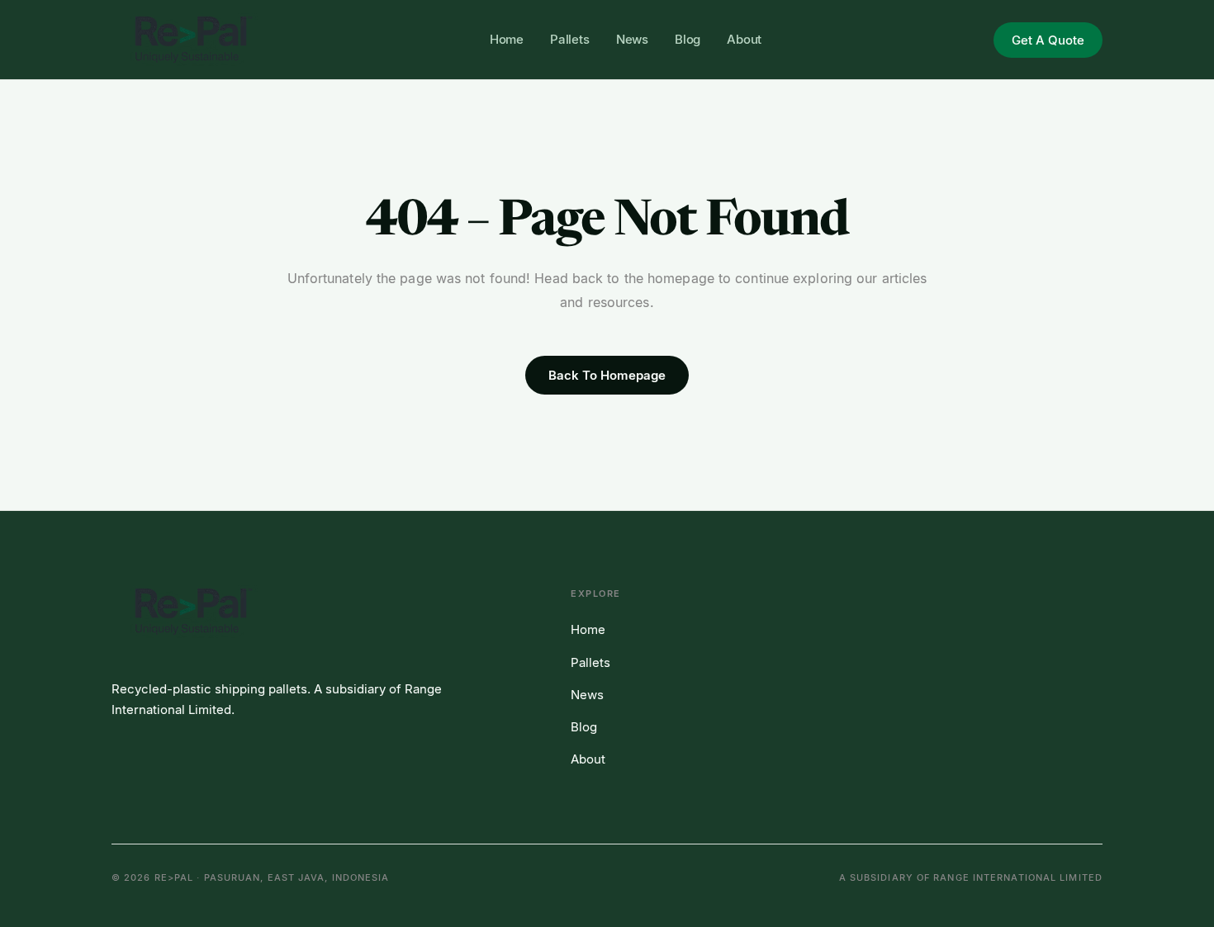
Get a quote (1048, 40)
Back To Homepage (607, 375)
